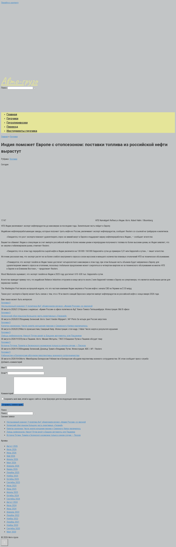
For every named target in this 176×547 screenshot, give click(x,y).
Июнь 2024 (11, 508)
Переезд (12, 126)
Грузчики (12, 118)
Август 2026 (12, 446)
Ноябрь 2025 (12, 476)
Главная (12, 114)
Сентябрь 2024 (13, 499)
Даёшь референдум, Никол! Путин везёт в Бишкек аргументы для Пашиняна (41, 335)
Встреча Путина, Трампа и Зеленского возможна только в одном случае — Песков (43, 345)
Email (4, 373)
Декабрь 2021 (13, 522)
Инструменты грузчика (22, 130)
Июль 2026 (11, 449)
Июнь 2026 (11, 452)
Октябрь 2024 (13, 495)
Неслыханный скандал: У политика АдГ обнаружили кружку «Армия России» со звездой (46, 306)
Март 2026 (11, 462)
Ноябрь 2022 (12, 518)
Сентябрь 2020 (13, 528)
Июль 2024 (11, 505)
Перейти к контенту (10, 2)
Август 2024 (12, 502)
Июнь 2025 (11, 489)
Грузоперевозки (17, 122)
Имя (3, 367)
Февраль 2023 (13, 512)
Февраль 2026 (13, 466)
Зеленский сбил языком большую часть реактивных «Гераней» (34, 316)
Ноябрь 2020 (12, 525)
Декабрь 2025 (13, 472)
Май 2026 (11, 456)
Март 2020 (11, 532)
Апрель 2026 (12, 459)
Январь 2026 (12, 469)
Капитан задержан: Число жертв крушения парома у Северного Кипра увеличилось (44, 325)
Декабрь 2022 (13, 515)
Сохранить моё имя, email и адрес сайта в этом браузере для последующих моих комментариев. (47, 399)
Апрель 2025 (12, 492)
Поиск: (4, 87)
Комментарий (7, 393)
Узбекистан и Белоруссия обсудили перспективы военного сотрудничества (40, 355)
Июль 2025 (11, 485)
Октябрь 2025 (13, 479)
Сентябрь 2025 (13, 482)
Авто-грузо (19, 81)
